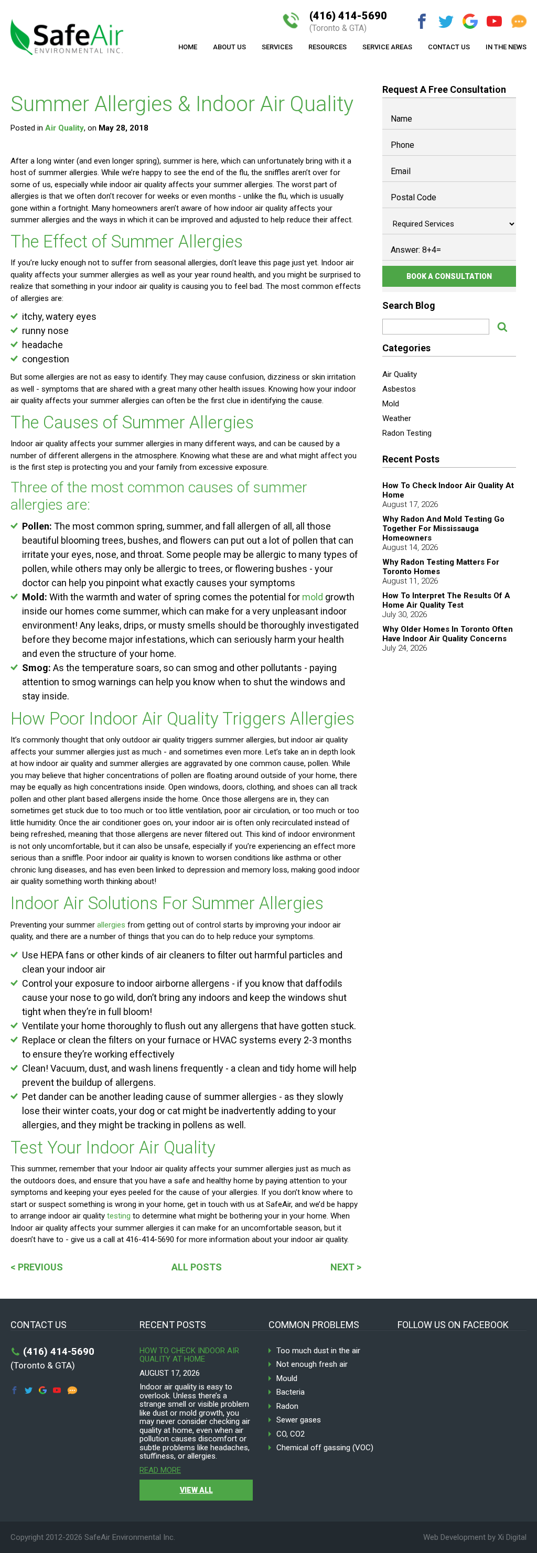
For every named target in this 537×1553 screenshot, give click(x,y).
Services (277, 47)
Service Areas (387, 47)
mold (312, 596)
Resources (327, 47)
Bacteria (290, 1392)
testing (119, 1216)
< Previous (36, 1266)
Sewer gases (298, 1420)
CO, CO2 (290, 1434)
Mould (286, 1378)
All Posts (196, 1266)
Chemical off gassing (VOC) (324, 1447)
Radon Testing (407, 433)
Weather (396, 418)
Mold (390, 403)
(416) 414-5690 (348, 21)
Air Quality (64, 128)
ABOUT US (229, 47)
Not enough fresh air (312, 1364)
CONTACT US (449, 47)
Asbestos (399, 389)
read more (160, 1470)
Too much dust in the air (318, 1350)
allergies (111, 925)
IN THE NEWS (506, 47)
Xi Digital (512, 1537)
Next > (345, 1266)
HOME (187, 47)
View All (196, 1490)
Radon (287, 1406)
